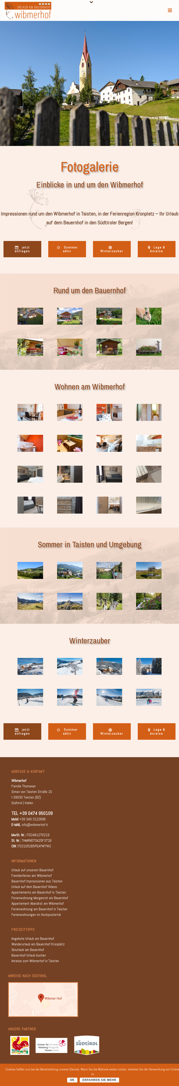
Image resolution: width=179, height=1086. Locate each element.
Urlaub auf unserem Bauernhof (32, 870)
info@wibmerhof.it (35, 824)
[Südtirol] (86, 1045)
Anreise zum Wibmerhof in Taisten (35, 960)
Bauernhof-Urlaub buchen (28, 955)
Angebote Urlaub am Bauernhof (32, 938)
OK (72, 1080)
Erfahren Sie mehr (99, 1080)
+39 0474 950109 (36, 813)
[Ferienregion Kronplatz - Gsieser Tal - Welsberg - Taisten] (51, 1045)
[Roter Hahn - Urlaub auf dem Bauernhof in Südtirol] (19, 1045)
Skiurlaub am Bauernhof (27, 949)
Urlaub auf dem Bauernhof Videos (34, 886)
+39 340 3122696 (32, 819)
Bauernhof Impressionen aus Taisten (36, 881)
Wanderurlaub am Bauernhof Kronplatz (38, 944)
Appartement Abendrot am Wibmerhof (37, 903)
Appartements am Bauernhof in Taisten (38, 892)
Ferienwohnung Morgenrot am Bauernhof (39, 897)
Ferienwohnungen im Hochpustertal (36, 914)
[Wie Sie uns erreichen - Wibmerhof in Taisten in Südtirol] (43, 999)
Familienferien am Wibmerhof (31, 875)
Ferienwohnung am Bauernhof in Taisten (39, 909)
